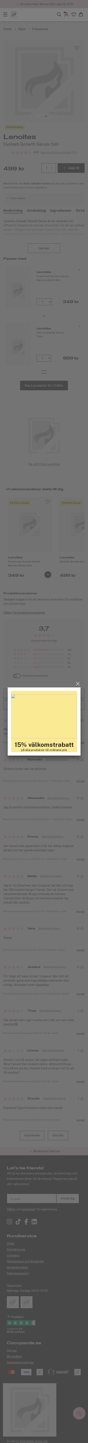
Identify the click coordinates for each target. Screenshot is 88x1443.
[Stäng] (78, 684)
